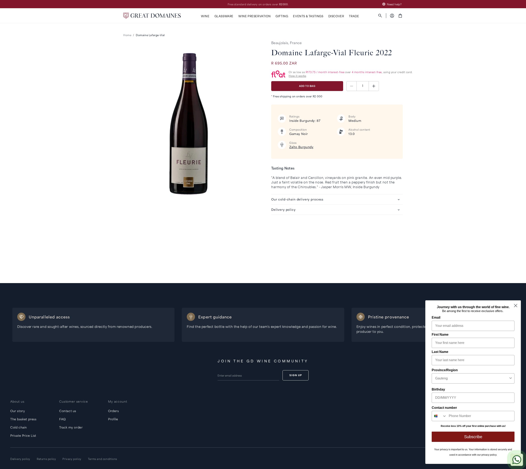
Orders (113, 410)
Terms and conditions (102, 459)
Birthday (438, 389)
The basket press (23, 419)
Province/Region (445, 370)
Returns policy (46, 459)
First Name (440, 334)
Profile (113, 419)
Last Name (440, 352)
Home (127, 35)
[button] (205, 16)
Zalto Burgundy (301, 146)
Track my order (71, 427)
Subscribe (473, 436)
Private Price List (23, 435)
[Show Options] (511, 378)
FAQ (62, 419)
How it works (297, 76)
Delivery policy (20, 459)
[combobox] (472, 378)
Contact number (444, 407)
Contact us (67, 410)
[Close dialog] (515, 305)
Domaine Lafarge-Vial (150, 35)
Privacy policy (71, 459)
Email (436, 317)
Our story (17, 410)
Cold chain (18, 427)
